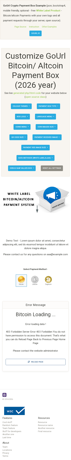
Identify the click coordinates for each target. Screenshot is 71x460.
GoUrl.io (35, 33)
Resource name (45, 425)
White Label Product (48, 10)
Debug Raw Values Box (21, 168)
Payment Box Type (48, 106)
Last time (6, 437)
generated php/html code (27, 93)
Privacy (5, 453)
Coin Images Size (46, 127)
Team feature (8, 428)
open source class (35, 96)
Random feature (10, 425)
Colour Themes (20, 106)
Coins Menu (21, 127)
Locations (7, 450)
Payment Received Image (46, 137)
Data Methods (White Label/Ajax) (34, 158)
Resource (42, 422)
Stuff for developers (11, 431)
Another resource (46, 428)
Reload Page (36, 362)
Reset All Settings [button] (52, 168)
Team (5, 447)
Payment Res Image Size (34, 147)
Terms (5, 456)
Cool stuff (7, 422)
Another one (8, 434)
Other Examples (49, 27)
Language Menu (45, 117)
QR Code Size (17, 137)
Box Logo (21, 117)
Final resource (44, 431)
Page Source (20, 27)
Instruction (34, 27)
